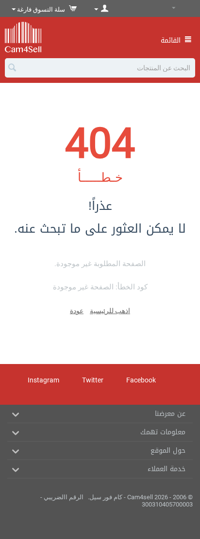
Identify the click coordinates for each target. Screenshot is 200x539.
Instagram (44, 380)
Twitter (93, 380)
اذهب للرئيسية (110, 311)
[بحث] (12, 68)
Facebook (141, 380)
